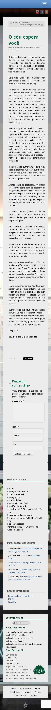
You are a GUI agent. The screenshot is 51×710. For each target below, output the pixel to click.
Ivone (10, 563)
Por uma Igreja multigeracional (19, 632)
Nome (15, 427)
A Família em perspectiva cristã (19, 638)
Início (13, 689)
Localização (15, 692)
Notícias (9, 661)
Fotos (37, 689)
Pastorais (10, 664)
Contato (33, 696)
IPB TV (11, 599)
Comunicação (21, 47)
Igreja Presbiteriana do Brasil (20, 596)
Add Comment (13, 50)
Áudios (9, 658)
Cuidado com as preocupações (29, 25)
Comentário (18, 401)
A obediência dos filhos (16, 635)
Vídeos (38, 692)
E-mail (15, 435)
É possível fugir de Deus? (22, 22)
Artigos (9, 655)
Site (14, 444)
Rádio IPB (12, 602)
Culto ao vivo (20, 696)
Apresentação (25, 689)
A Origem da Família (15, 641)
